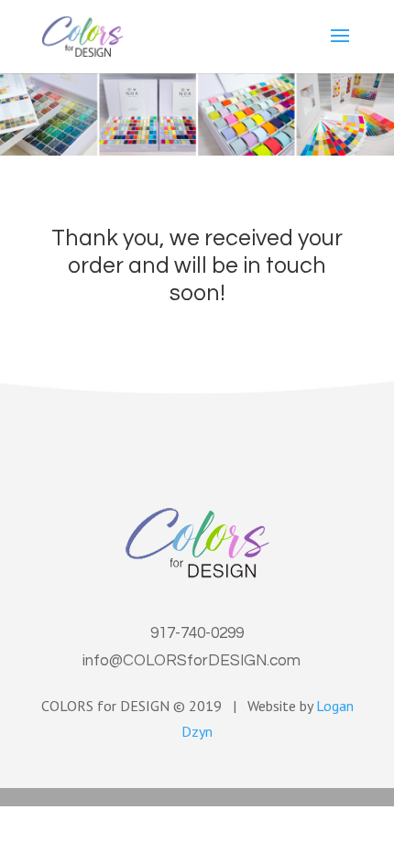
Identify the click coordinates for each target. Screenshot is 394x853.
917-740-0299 (197, 633)
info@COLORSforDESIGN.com (191, 661)
